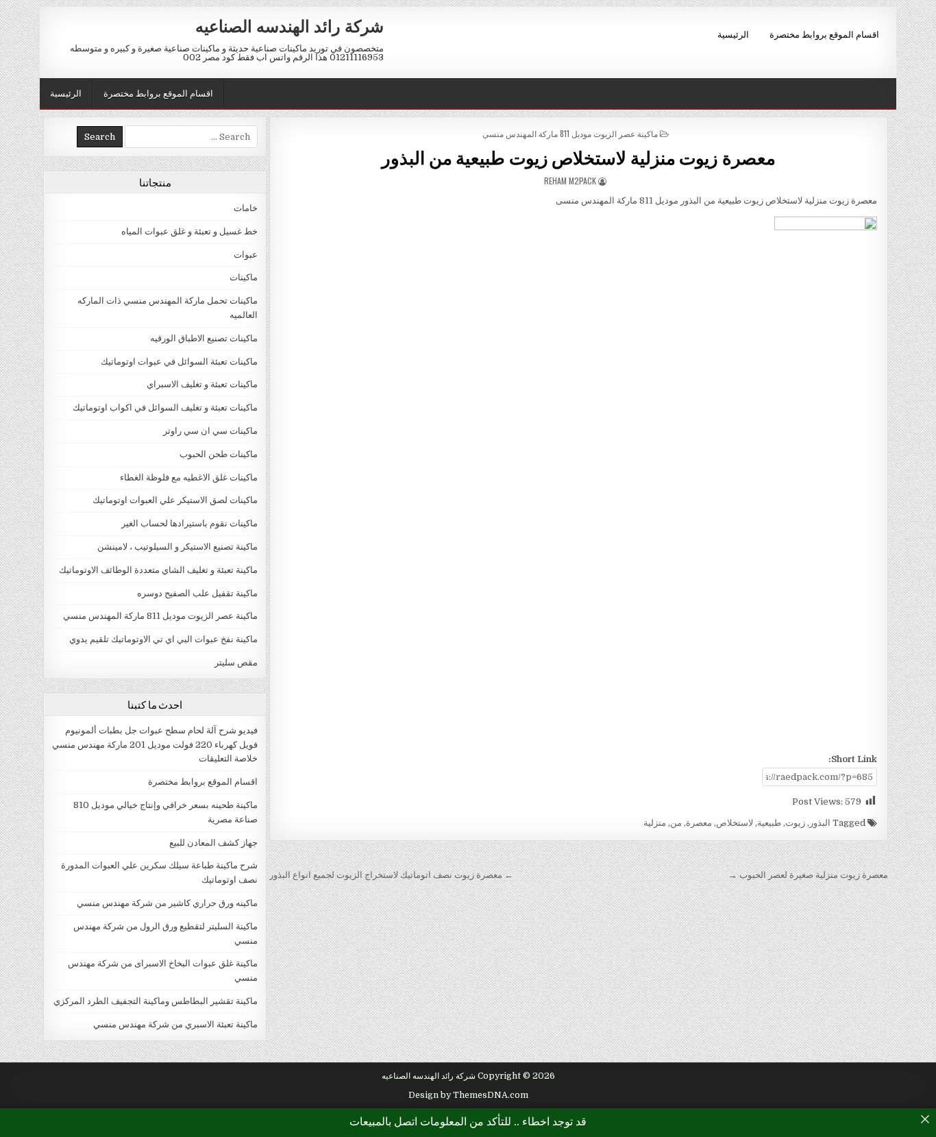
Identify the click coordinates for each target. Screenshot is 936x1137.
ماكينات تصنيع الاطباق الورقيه (204, 338)
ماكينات (244, 277)
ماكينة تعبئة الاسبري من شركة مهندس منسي (175, 1024)
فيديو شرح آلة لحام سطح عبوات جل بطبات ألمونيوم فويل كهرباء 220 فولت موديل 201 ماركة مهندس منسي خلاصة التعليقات (155, 744)
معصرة (699, 823)
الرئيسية (733, 33)
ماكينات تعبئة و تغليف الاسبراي (202, 384)
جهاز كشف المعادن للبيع (213, 843)
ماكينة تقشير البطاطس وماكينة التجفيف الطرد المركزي (155, 1001)
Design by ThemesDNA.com (468, 1095)
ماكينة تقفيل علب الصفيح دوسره (197, 593)
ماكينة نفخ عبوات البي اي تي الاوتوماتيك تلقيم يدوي (163, 639)
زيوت (795, 823)
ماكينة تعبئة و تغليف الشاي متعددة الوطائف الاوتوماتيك (158, 570)
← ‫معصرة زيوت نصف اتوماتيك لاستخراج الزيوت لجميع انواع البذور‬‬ (391, 875)
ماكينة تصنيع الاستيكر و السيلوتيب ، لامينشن (177, 546)
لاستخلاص (734, 823)
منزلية (654, 823)
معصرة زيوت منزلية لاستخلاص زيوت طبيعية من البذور (579, 157)
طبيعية (769, 823)
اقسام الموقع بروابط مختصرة (824, 33)
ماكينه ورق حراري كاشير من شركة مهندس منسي (167, 903)
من (676, 823)
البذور (819, 823)
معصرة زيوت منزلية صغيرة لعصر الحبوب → (808, 875)
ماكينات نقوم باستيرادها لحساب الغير (189, 523)
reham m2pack (570, 180)
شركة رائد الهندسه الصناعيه (289, 25)
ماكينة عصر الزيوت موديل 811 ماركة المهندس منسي (570, 133)
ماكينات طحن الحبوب (219, 454)
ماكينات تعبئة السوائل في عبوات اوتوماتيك (179, 361)
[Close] (925, 1119)
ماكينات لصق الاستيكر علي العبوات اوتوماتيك (175, 500)
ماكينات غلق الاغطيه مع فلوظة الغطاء (189, 477)
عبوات (246, 254)
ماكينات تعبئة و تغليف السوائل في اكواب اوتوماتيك (165, 407)
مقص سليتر (236, 662)
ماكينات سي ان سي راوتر (210, 431)
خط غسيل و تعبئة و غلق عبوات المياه (189, 231)
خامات (246, 208)
